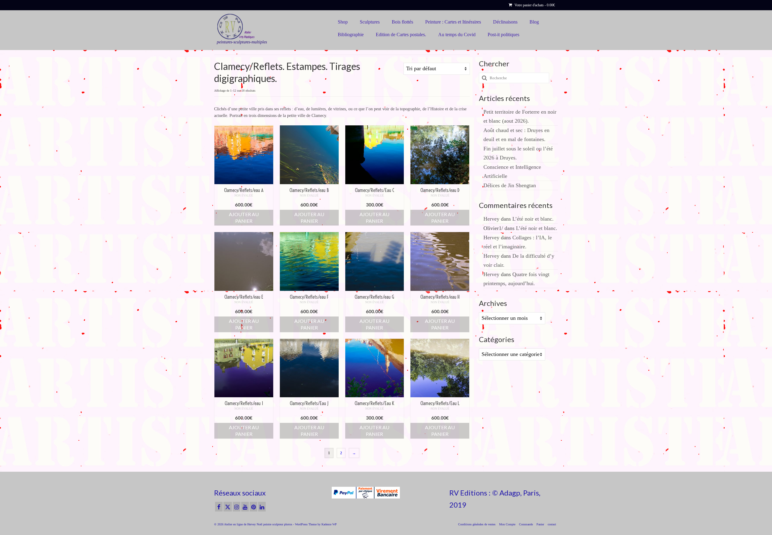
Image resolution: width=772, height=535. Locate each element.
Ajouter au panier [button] (244, 217)
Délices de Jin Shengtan (509, 185)
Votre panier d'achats (534, 5)
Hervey (491, 219)
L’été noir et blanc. (533, 219)
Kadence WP (329, 524)
